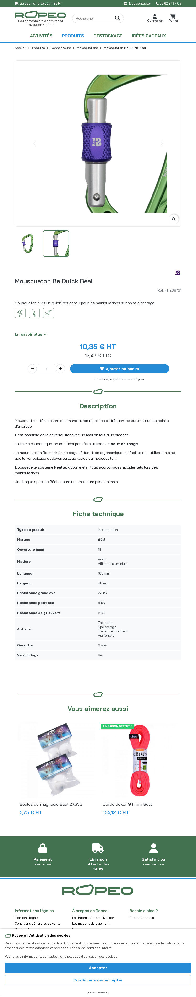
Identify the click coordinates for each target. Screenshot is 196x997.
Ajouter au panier (123, 368)
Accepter (98, 967)
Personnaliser (98, 992)
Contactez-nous (142, 918)
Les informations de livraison (93, 918)
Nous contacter (139, 3)
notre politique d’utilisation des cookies (87, 956)
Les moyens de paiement (90, 923)
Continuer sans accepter (98, 980)
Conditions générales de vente (37, 923)
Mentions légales (27, 918)
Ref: (161, 290)
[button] (155, 18)
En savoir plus (29, 334)
